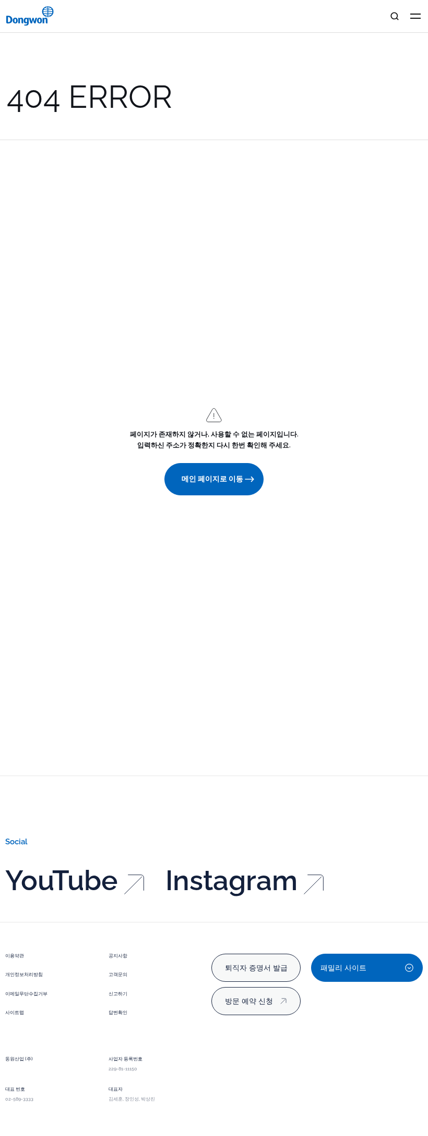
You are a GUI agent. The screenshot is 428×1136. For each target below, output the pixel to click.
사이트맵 (14, 1012)
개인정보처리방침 (24, 974)
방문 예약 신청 (249, 1001)
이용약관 (14, 955)
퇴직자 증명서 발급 (256, 968)
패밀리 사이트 (343, 968)
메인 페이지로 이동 (212, 479)
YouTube (61, 880)
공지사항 (118, 955)
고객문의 (118, 974)
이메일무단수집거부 (26, 993)
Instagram (231, 880)
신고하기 (118, 993)
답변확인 (118, 1012)
